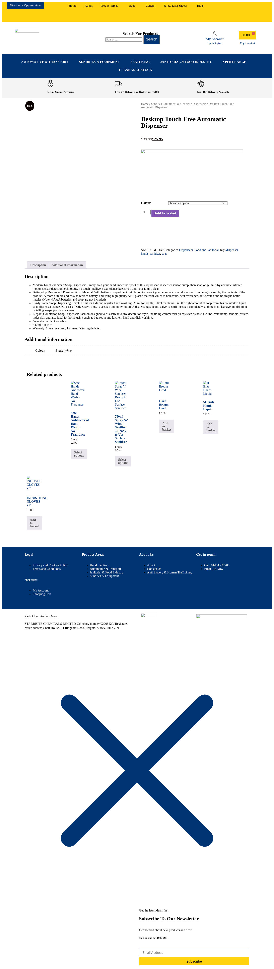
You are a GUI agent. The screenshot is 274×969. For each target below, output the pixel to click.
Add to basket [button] (166, 426)
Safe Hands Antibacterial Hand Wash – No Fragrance (77, 423)
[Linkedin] (246, 7)
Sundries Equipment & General (170, 103)
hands (144, 253)
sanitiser (155, 253)
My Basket (247, 43)
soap (164, 253)
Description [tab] (38, 265)
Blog (200, 5)
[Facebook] (234, 7)
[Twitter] (246, 17)
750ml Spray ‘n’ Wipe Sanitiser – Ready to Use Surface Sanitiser (121, 429)
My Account (215, 39)
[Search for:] (124, 39)
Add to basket (165, 213)
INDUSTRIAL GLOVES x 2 (33, 501)
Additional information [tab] (67, 265)
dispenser (232, 250)
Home (72, 5)
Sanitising (140, 62)
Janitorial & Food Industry (186, 62)
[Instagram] (258, 7)
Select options (79, 454)
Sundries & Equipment (99, 62)
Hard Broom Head (163, 404)
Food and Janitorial (206, 250)
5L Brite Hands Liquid (208, 405)
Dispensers (199, 103)
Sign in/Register (214, 43)
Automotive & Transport (44, 62)
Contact (150, 5)
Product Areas (109, 5)
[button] (110, 5)
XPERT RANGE (234, 62)
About (88, 5)
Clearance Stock (135, 70)
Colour (146, 203)
